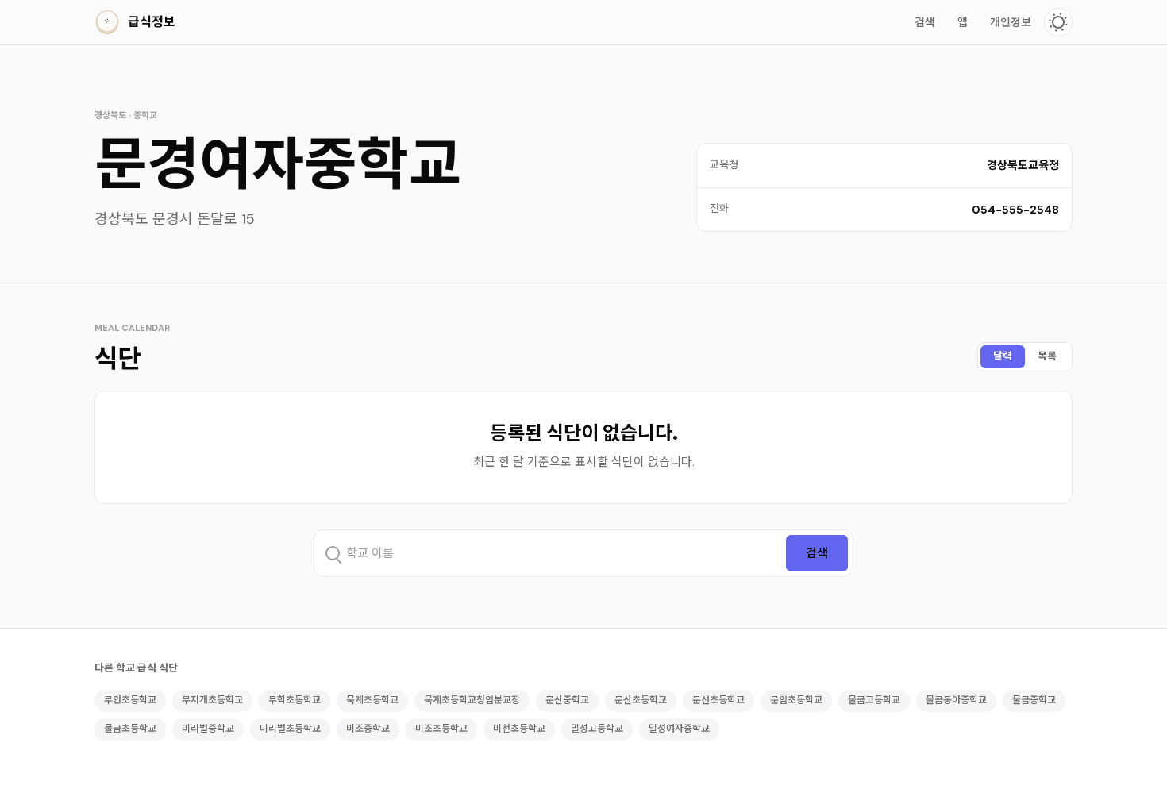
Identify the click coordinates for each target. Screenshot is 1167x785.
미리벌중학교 (208, 728)
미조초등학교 (441, 728)
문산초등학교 (640, 700)
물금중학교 (1034, 700)
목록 (1047, 356)
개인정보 (1010, 22)
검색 (925, 22)
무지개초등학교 (212, 700)
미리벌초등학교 (290, 728)
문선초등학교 (718, 700)
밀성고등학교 (597, 728)
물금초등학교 (130, 728)
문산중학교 (567, 700)
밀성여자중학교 (679, 728)
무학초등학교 (294, 700)
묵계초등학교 (372, 700)
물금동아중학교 (956, 700)
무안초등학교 (130, 700)
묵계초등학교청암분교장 (472, 700)
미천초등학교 (519, 728)
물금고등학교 (874, 700)
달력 (1002, 356)
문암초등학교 (796, 700)
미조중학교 (368, 728)
